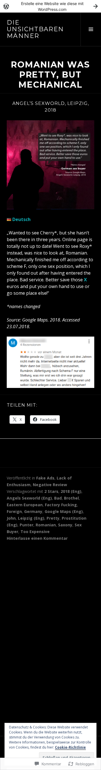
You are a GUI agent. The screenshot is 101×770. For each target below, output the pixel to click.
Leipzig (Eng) (31, 518)
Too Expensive (35, 531)
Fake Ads (45, 478)
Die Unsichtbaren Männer (35, 29)
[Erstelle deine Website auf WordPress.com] (50, 6)
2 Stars (51, 491)
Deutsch (21, 219)
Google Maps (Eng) (64, 511)
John (11, 518)
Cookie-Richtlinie (70, 747)
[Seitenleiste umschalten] (91, 29)
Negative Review (50, 484)
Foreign (14, 511)
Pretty (53, 518)
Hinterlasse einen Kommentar (37, 538)
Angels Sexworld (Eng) (29, 498)
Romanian (46, 524)
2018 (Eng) (71, 491)
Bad (58, 498)
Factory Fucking (61, 504)
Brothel (71, 498)
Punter (26, 524)
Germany (33, 511)
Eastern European (25, 504)
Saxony (65, 524)
